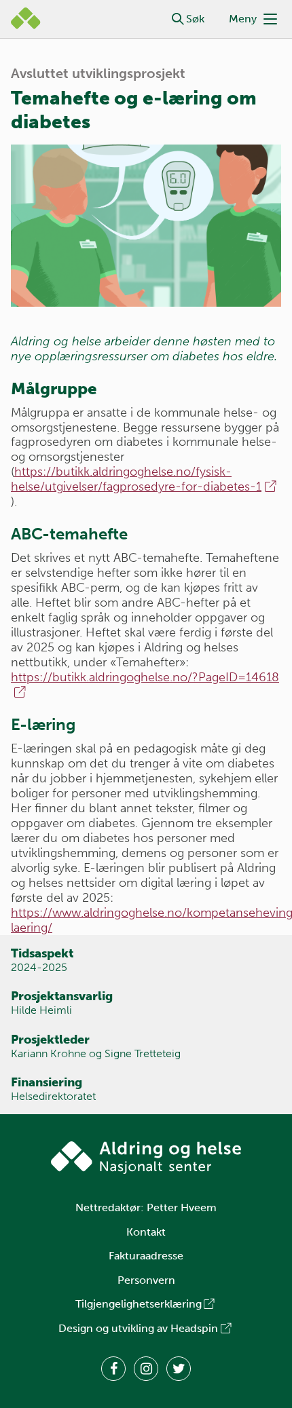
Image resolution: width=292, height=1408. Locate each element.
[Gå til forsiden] (146, 1157)
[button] (177, 19)
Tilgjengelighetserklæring (138, 1303)
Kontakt (146, 1231)
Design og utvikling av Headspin (138, 1328)
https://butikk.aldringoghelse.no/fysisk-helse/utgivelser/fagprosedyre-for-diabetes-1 (136, 479)
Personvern (146, 1280)
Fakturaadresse (146, 1255)
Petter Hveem (182, 1207)
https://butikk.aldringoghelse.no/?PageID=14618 (145, 677)
